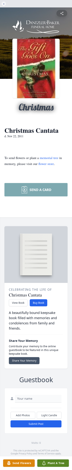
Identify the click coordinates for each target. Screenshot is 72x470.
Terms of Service (46, 453)
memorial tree (49, 157)
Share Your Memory (24, 360)
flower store (46, 163)
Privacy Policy (25, 453)
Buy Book (38, 302)
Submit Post (36, 424)
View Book (18, 302)
